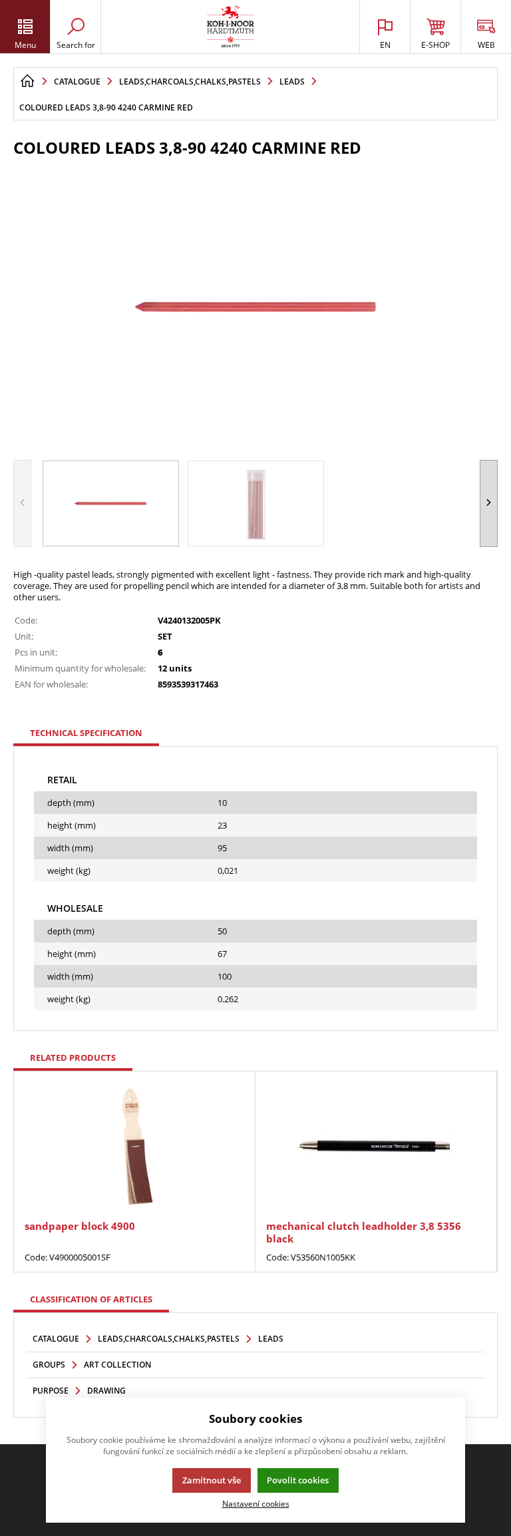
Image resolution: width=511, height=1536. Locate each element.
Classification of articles (91, 1299)
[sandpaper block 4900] (134, 1147)
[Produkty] (230, 26)
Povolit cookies (298, 1480)
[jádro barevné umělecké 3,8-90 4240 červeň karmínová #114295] (255, 307)
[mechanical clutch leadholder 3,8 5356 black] (376, 1147)
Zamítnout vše (211, 1480)
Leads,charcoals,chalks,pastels (169, 1338)
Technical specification (86, 733)
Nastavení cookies (255, 1503)
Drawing (106, 1390)
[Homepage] (27, 81)
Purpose (51, 1390)
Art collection (117, 1364)
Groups (49, 1364)
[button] (489, 503)
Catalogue (56, 1338)
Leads (270, 1338)
